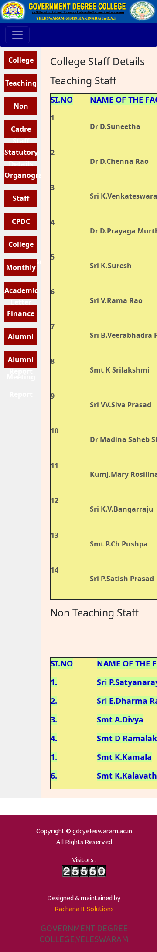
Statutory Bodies (20, 154)
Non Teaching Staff (21, 108)
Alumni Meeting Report (21, 361)
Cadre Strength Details (20, 131)
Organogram (20, 175)
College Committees (20, 246)
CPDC (21, 221)
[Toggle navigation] (17, 34)
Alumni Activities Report (21, 338)
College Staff (21, 62)
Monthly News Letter (21, 269)
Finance (20, 313)
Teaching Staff (21, 85)
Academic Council (20, 292)
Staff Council (21, 200)
